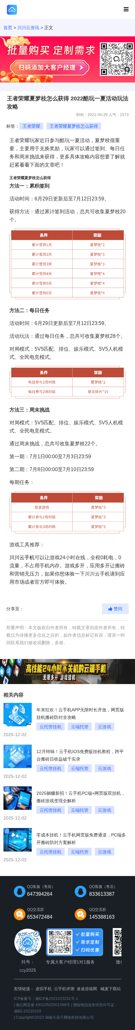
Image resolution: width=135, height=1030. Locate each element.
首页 (7, 27)
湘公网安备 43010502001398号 (43, 1005)
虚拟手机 (43, 988)
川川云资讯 (28, 27)
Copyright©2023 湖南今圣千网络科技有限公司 (55, 1017)
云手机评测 (64, 988)
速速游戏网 (87, 988)
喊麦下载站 (110, 988)
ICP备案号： (46, 998)
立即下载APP (102, 10)
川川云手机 (22, 557)
